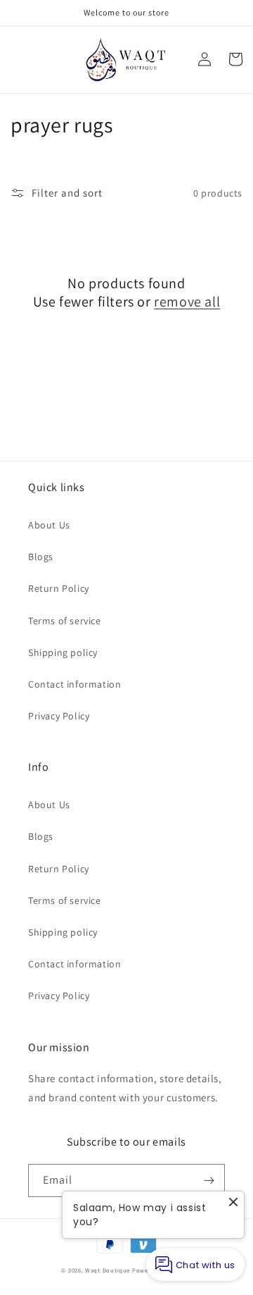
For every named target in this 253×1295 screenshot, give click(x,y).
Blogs (40, 556)
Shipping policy (63, 652)
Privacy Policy (58, 716)
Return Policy (58, 588)
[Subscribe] (208, 1180)
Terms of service (64, 620)
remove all (187, 301)
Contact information (74, 684)
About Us (49, 525)
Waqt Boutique (107, 1270)
